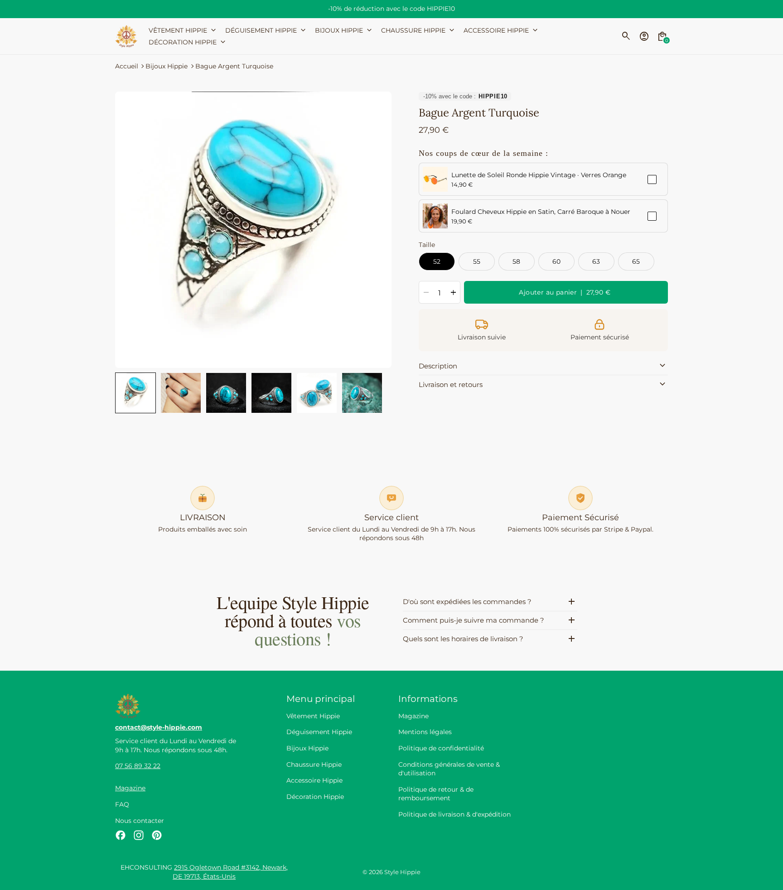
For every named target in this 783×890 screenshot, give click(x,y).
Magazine (130, 788)
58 (516, 261)
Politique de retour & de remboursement (436, 794)
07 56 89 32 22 (137, 766)
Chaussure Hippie (314, 764)
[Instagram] (138, 835)
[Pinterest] (156, 835)
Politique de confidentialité (441, 748)
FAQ (122, 804)
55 (477, 261)
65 (636, 261)
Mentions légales (425, 732)
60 (556, 261)
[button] (135, 392)
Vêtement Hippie (313, 716)
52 (437, 261)
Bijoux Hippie (166, 66)
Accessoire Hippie (314, 780)
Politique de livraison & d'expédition (454, 814)
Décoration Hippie (315, 797)
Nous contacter (139, 821)
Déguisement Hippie (319, 732)
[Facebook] (120, 835)
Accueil (126, 66)
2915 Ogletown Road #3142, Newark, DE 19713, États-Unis (230, 871)
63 (596, 261)
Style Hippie (402, 872)
